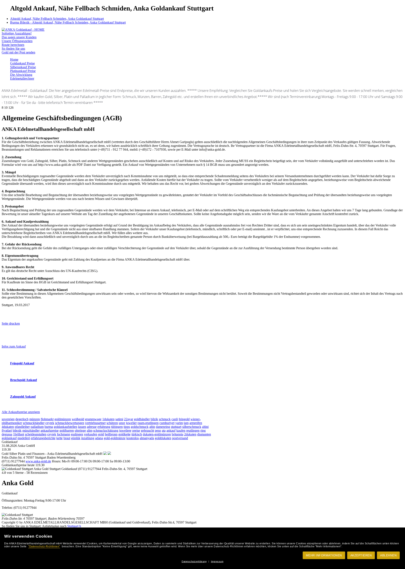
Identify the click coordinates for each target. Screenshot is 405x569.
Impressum (217, 561)
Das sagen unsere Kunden (19, 37)
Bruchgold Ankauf (23, 380)
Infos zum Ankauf (14, 346)
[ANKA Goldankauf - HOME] (23, 29)
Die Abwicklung (21, 74)
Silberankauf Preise (23, 67)
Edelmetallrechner (22, 78)
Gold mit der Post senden (18, 52)
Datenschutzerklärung (194, 561)
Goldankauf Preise (22, 63)
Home (14, 59)
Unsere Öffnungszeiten (17, 41)
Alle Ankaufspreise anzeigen (21, 412)
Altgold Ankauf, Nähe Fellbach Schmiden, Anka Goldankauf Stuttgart (57, 18)
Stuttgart (72, 526)
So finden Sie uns (13, 48)
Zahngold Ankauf (23, 396)
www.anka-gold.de (38, 461)
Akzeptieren (361, 555)
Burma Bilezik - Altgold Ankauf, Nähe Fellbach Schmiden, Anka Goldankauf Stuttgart (68, 22)
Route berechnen (13, 45)
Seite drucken (11, 323)
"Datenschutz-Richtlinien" (44, 546)
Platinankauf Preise (23, 71)
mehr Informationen (324, 555)
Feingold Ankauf (22, 363)
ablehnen (388, 555)
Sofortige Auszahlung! (17, 33)
